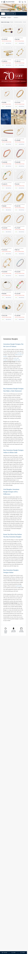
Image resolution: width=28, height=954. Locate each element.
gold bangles (19, 586)
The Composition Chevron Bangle (7, 160)
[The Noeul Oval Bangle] (20, 241)
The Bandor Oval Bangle (6, 226)
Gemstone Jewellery (18, 22)
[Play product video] (12, 26)
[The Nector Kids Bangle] (7, 94)
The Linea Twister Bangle (6, 292)
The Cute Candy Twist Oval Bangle (20, 292)
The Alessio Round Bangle (20, 204)
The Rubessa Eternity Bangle (20, 226)
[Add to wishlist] (2, 26)
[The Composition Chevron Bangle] (7, 153)
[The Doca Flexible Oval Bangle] (20, 175)
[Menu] (2, 2)
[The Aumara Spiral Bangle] (7, 241)
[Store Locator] (20, 2)
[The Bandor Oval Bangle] (7, 219)
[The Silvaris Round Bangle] (20, 263)
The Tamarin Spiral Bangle (7, 204)
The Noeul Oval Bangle (19, 248)
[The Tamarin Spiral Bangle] (7, 197)
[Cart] (22, 2)
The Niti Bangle (4, 138)
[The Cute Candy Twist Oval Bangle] (20, 285)
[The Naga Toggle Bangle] (20, 131)
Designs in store (10, 13)
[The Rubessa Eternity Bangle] (20, 219)
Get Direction (5, 119)
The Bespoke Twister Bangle (7, 59)
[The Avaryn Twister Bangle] (20, 307)
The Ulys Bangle (5, 37)
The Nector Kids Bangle (6, 100)
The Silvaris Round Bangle (20, 270)
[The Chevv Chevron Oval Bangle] (20, 153)
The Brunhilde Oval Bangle (7, 313)
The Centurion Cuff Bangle (7, 182)
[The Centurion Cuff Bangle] (7, 175)
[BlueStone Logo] (8, 2)
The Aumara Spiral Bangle (7, 248)
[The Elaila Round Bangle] (20, 94)
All (3, 13)
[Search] (25, 2)
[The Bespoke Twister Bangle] (7, 52)
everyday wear (16, 360)
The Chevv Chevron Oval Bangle (20, 160)
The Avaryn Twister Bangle (20, 313)
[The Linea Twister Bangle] (7, 285)
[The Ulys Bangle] (7, 30)
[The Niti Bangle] (7, 131)
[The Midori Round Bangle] (20, 52)
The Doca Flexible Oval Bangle (20, 182)
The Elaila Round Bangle (19, 100)
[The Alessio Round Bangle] (20, 197)
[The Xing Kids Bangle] (20, 30)
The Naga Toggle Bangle (19, 138)
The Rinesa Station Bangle (7, 270)
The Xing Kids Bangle (19, 37)
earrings (19, 353)
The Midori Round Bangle (19, 59)
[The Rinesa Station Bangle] (7, 263)
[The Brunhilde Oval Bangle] (7, 307)
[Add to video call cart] (3, 43)
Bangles (11, 22)
